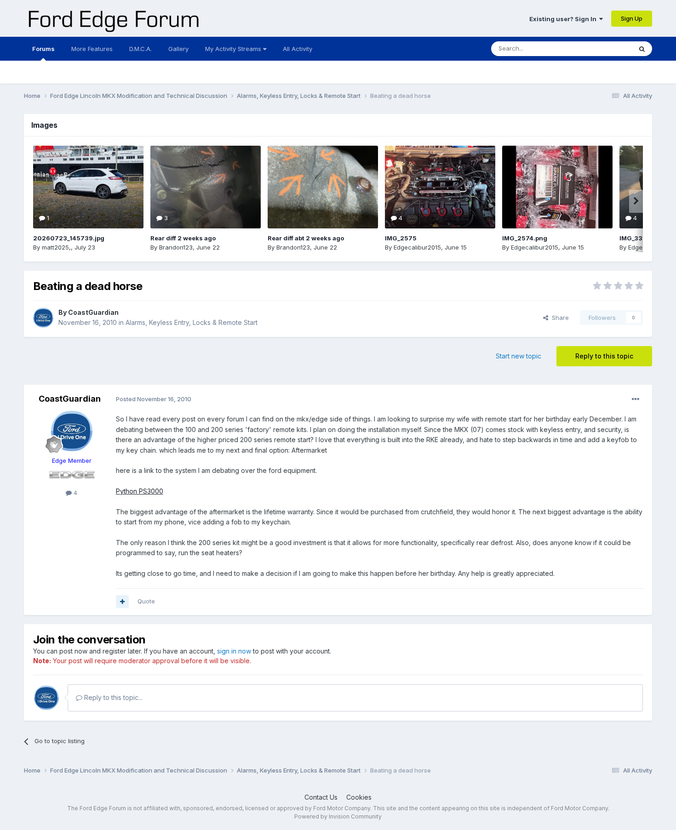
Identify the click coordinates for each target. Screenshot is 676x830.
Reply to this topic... (112, 697)
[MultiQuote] (122, 601)
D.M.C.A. (140, 48)
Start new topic (518, 356)
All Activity (297, 48)
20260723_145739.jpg (68, 238)
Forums (43, 48)
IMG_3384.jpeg (642, 238)
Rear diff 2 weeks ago (183, 238)
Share (558, 317)
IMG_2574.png (524, 238)
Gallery (178, 48)
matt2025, (56, 247)
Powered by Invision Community (338, 816)
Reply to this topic (604, 356)
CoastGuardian (93, 312)
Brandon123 (176, 247)
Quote (146, 601)
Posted (153, 399)
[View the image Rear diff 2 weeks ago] (205, 187)
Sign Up (631, 18)
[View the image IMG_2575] (440, 187)
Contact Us (321, 797)
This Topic (604, 48)
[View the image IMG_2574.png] (557, 187)
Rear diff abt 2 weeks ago (306, 238)
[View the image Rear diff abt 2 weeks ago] (323, 187)
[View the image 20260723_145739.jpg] (88, 187)
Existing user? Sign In (564, 19)
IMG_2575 (401, 238)
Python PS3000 (139, 491)
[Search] (642, 48)
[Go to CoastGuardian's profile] (43, 317)
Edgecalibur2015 (417, 247)
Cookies (359, 797)
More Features (92, 48)
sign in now (234, 651)
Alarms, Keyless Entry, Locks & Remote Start (192, 322)
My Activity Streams (234, 48)
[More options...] (635, 399)
